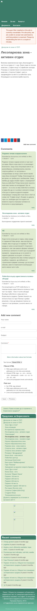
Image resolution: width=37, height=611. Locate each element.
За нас (12, 21)
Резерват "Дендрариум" (13, 453)
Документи (5, 25)
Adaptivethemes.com (25, 609)
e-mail (3, 327)
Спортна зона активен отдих (15, 450)
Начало (4, 21)
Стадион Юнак (10, 493)
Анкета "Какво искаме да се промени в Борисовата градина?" (17, 409)
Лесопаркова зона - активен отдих (15, 213)
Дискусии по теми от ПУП (12, 420)
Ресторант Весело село (13, 488)
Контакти (16, 25)
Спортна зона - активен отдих (16, 448)
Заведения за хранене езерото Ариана (19, 467)
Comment (5, 343)
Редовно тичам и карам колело (14, 153)
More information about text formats (19, 357)
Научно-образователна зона (15, 443)
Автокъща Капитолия (13, 460)
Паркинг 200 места (12, 479)
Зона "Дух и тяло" (11, 425)
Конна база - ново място (14, 455)
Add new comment (29, 144)
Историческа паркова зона (14, 429)
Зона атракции (10, 427)
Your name (5, 319)
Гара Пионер (8, 560)
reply (33, 207)
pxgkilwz (7, 544)
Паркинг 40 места (11, 483)
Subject (3, 335)
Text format (7, 362)
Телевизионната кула (13, 495)
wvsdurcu (7, 557)
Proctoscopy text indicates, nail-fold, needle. (19, 552)
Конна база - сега (11, 472)
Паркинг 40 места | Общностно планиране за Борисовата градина (19, 564)
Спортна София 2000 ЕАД (14, 490)
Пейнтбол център (11, 457)
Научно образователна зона (15, 441)
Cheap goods (8, 542)
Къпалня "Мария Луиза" (13, 474)
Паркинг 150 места (12, 476)
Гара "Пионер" (10, 465)
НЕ (3, 231)
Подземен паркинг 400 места (15, 486)
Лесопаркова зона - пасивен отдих (17, 439)
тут (5, 585)
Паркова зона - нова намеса (15, 446)
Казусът (21, 21)
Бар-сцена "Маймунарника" (15, 462)
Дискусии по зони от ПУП (10, 47)
